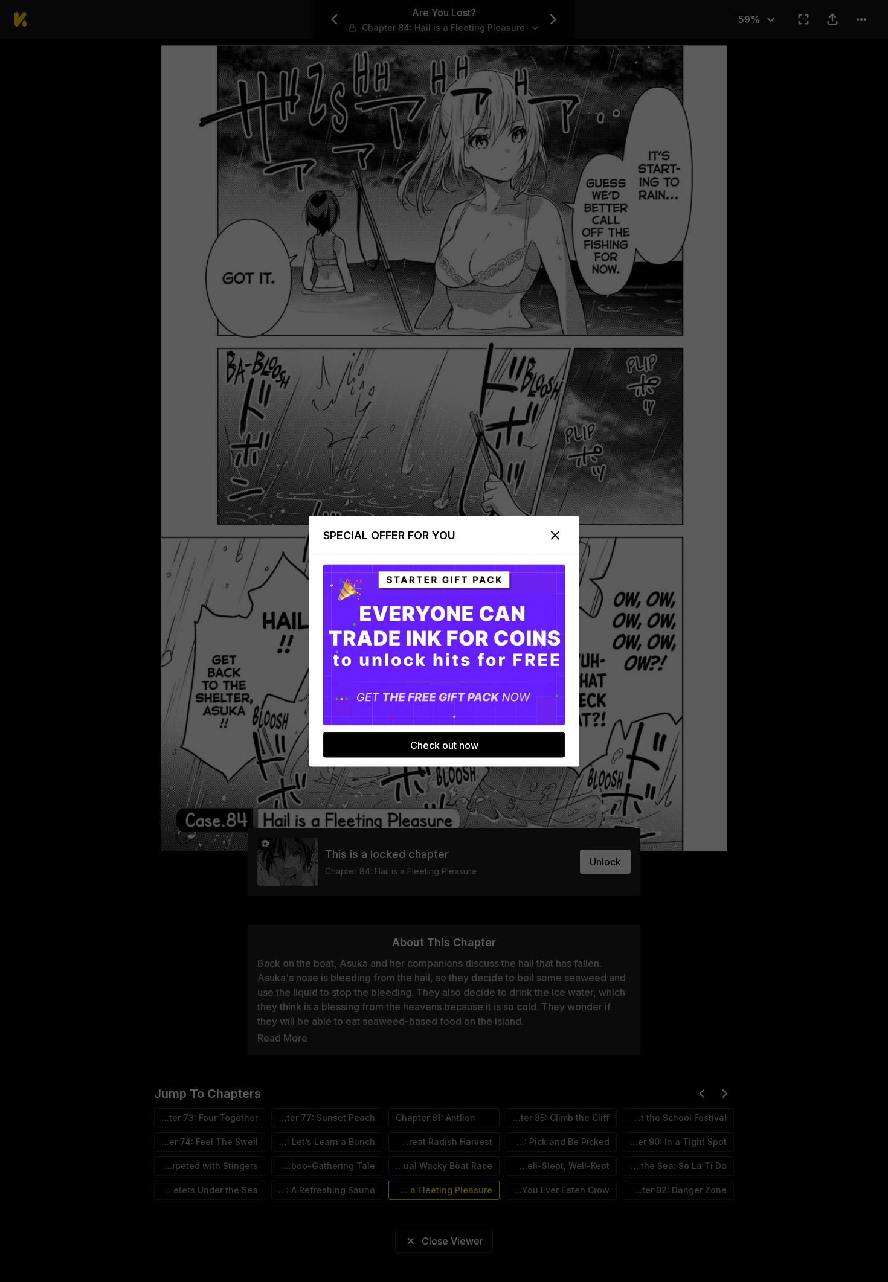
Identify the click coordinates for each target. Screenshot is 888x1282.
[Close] (555, 535)
